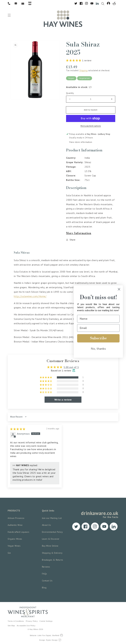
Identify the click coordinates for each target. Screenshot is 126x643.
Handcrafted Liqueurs (18, 532)
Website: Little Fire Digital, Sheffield (44, 635)
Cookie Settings (46, 621)
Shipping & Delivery (52, 552)
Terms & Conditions (16, 621)
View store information (80, 142)
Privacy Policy (32, 621)
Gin (9, 552)
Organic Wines (15, 538)
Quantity (70, 93)
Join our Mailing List (52, 518)
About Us (46, 525)
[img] (17, 429)
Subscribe (98, 338)
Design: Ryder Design (48, 640)
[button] (104, 3)
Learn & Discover (51, 538)
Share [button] (72, 239)
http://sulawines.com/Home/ (30, 296)
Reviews (46, 566)
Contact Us (47, 580)
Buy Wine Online (50, 545)
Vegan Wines (14, 545)
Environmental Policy (52, 532)
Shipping (83, 70)
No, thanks (98, 349)
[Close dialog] (119, 289)
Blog (44, 587)
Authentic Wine (15, 525)
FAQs (44, 573)
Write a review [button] (63, 399)
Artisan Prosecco (16, 518)
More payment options (91, 126)
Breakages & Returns (52, 559)
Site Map (11, 626)
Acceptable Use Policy (26, 626)
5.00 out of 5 (71, 367)
